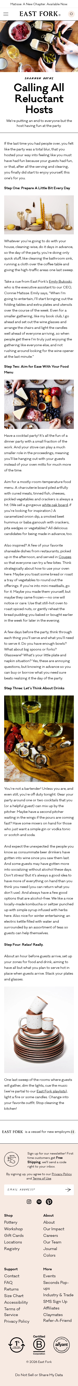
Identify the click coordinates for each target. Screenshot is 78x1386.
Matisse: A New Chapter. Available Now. (39, 4)
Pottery (10, 1223)
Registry (12, 1249)
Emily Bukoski (60, 281)
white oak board (55, 505)
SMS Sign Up (55, 1302)
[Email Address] (68, 1189)
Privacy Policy (62, 1174)
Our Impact (53, 1229)
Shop (8, 1215)
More (47, 1269)
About (48, 1215)
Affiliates (51, 1308)
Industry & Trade (58, 1295)
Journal (50, 1249)
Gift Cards (14, 1236)
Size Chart (14, 1296)
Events (49, 1276)
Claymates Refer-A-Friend (57, 1318)
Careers (50, 1236)
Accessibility (16, 1303)
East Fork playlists (51, 1091)
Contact (11, 1276)
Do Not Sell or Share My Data (39, 1375)
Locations (13, 1242)
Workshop (13, 1229)
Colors (49, 1256)
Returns (11, 1290)
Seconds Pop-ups (56, 1286)
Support (11, 1269)
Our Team (52, 1242)
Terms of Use (42, 1178)
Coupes (65, 557)
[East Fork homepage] (38, 13)
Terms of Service (12, 1312)
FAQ (8, 1283)
